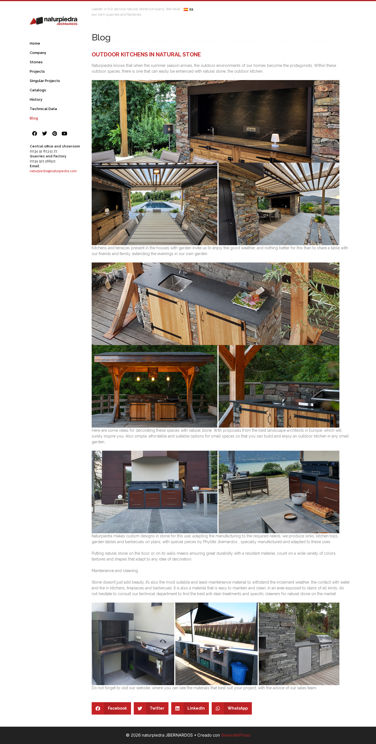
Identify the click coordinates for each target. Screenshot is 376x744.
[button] (111, 708)
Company (38, 53)
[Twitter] (45, 133)
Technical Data (43, 109)
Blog (34, 118)
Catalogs (38, 90)
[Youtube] (64, 133)
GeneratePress (235, 735)
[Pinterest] (54, 133)
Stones (36, 62)
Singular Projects (45, 81)
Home (35, 43)
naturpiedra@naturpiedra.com (53, 171)
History (36, 99)
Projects (37, 71)
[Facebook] (35, 133)
